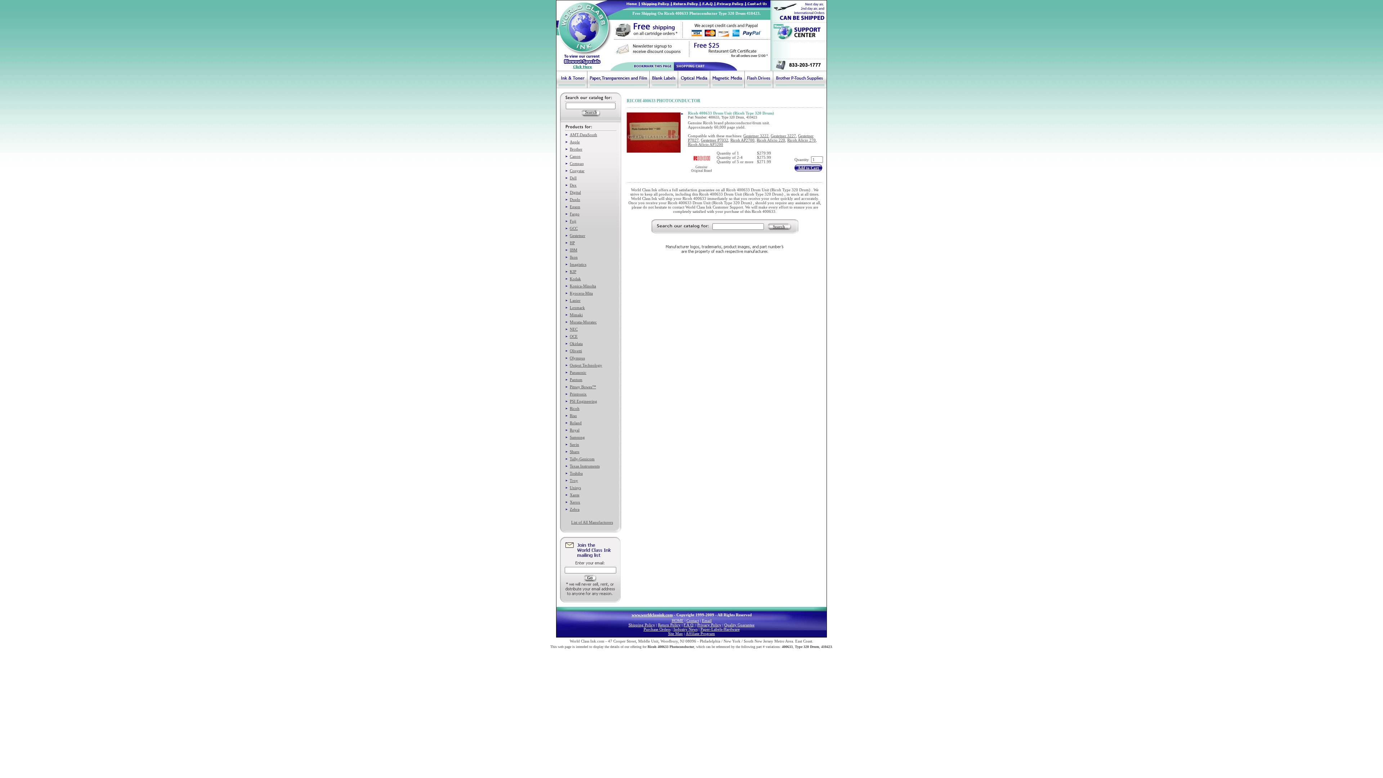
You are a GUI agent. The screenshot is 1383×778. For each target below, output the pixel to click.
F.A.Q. (689, 625)
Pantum (576, 379)
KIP (573, 271)
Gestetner (577, 235)
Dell (573, 178)
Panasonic (578, 372)
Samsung (577, 437)
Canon (575, 156)
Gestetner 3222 (756, 136)
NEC (574, 329)
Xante (574, 495)
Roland (576, 423)
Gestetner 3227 (783, 136)
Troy (574, 480)
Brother (576, 149)
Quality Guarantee (739, 625)
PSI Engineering (583, 401)
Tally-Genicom (582, 459)
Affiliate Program (700, 633)
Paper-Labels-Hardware (720, 629)
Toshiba (576, 473)
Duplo (575, 199)
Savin (574, 444)
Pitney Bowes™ (583, 387)
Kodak (575, 279)
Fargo (574, 214)
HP (572, 243)
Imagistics (578, 264)
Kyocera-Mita (581, 293)
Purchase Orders (657, 629)
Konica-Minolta (583, 286)
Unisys (575, 488)
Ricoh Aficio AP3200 (705, 144)
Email (707, 620)
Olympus (577, 358)
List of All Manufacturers (592, 522)
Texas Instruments (585, 466)
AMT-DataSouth (583, 135)
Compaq (577, 163)
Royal (574, 430)
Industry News (685, 629)
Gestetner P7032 (714, 140)
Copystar (577, 171)
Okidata (576, 343)
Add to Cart (808, 168)
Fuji (573, 221)
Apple (575, 142)
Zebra (574, 509)
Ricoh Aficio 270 (801, 140)
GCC (574, 228)
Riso (573, 415)
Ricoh (574, 408)
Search (779, 226)
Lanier (575, 300)
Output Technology (586, 365)
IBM (573, 250)
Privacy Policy (709, 625)
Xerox (575, 502)
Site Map (675, 633)
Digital (575, 192)
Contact (692, 620)
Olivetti (576, 351)
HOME (678, 620)
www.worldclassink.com (652, 615)
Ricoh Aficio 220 (771, 140)
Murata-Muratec (583, 322)
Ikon (574, 257)
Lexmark (577, 307)
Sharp (574, 452)
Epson (575, 207)
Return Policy (669, 625)
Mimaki (576, 315)
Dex (573, 185)
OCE (574, 336)
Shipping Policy (641, 625)
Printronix (578, 394)
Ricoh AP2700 (742, 140)
